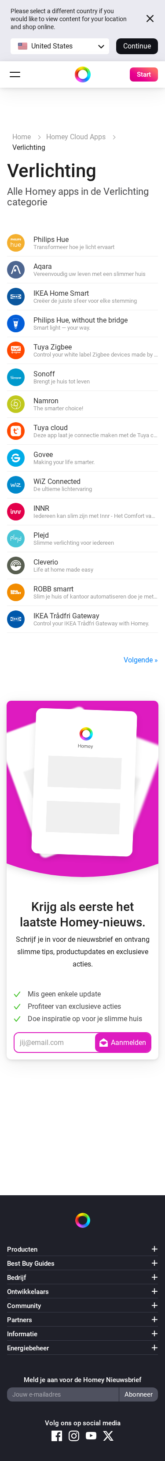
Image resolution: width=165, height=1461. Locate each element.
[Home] (83, 74)
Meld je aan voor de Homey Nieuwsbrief (82, 1380)
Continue (137, 46)
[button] (60, 46)
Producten (22, 1249)
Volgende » (141, 660)
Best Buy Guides (31, 1264)
